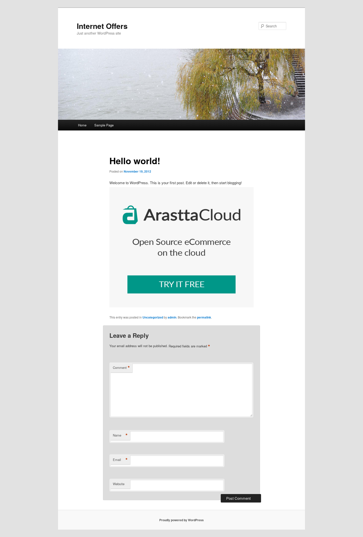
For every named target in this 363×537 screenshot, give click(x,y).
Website (118, 483)
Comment (121, 368)
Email (120, 460)
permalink (204, 317)
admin (172, 317)
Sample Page (104, 125)
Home (82, 125)
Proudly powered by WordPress (181, 520)
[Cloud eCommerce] (181, 305)
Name (120, 435)
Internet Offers (102, 25)
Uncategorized (152, 317)
